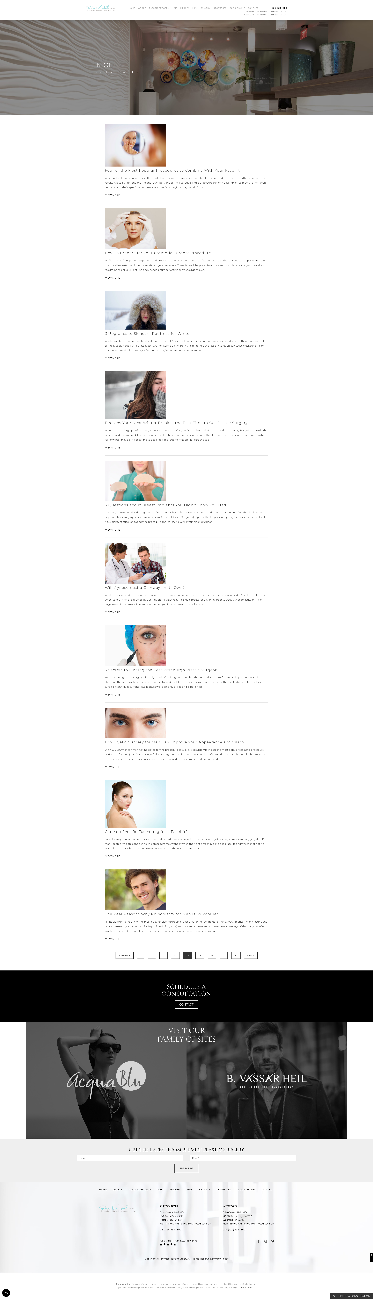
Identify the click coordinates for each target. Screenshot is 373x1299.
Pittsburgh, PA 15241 (172, 1218)
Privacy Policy (220, 1258)
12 (175, 955)
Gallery (205, 8)
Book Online (237, 8)
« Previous (124, 955)
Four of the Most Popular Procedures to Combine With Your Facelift (172, 170)
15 (212, 955)
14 (200, 955)
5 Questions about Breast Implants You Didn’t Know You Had (165, 505)
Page (126, 72)
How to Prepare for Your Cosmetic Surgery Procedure (158, 253)
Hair (174, 8)
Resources (220, 8)
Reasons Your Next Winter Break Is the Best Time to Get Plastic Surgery (176, 423)
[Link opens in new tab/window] (259, 1241)
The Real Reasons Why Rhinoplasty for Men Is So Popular (161, 914)
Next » (250, 955)
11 (163, 955)
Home (132, 8)
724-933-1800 (248, 1287)
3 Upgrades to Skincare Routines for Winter (148, 333)
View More (112, 195)
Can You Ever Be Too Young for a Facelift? (146, 832)
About (142, 8)
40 (235, 955)
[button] (6, 1293)
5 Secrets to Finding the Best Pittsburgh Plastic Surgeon (161, 670)
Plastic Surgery (159, 8)
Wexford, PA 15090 (238, 1218)
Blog (113, 72)
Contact (253, 8)
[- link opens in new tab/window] (106, 1080)
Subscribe (186, 1168)
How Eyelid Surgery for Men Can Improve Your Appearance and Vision (174, 742)
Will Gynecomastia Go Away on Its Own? (145, 587)
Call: (170, 1229)
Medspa (184, 8)
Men (194, 8)
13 (137, 72)
